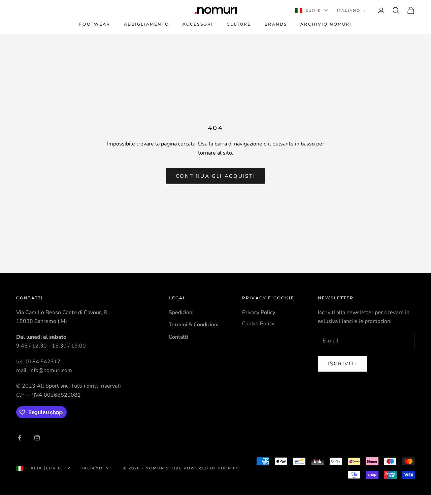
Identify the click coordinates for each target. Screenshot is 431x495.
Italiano (348, 10)
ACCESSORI (198, 24)
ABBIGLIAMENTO (146, 24)
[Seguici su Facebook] (19, 437)
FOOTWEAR (94, 24)
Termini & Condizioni (194, 324)
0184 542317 (43, 361)
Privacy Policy (258, 312)
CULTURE (239, 24)
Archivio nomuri (326, 24)
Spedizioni (181, 312)
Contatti (178, 337)
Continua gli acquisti (216, 176)
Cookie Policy (258, 323)
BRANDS (275, 24)
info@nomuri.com (50, 370)
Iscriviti (342, 363)
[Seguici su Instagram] (37, 437)
